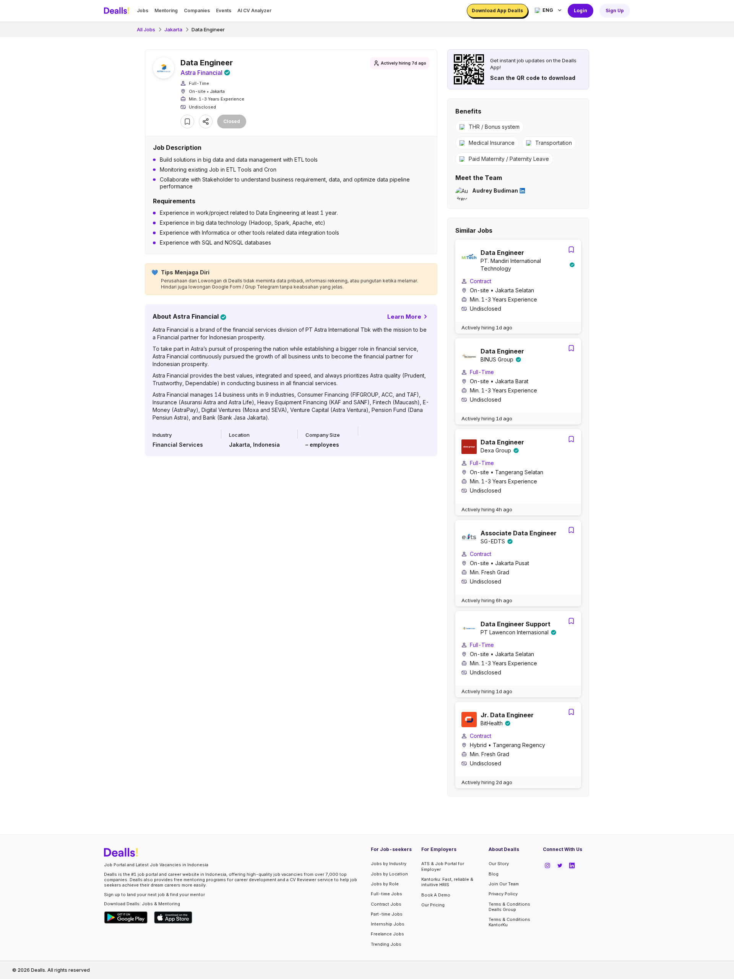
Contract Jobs (386, 904)
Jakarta (173, 29)
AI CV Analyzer (254, 10)
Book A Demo (435, 895)
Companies (197, 10)
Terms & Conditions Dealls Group (509, 906)
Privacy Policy (503, 893)
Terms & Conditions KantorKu (509, 922)
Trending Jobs (386, 944)
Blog (494, 874)
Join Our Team (504, 884)
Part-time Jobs (387, 914)
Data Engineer (208, 29)
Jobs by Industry (388, 863)
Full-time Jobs (386, 893)
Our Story (499, 863)
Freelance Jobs (387, 934)
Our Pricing (433, 905)
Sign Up (615, 10)
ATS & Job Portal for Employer (442, 866)
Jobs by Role (385, 884)
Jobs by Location (389, 874)
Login (580, 10)
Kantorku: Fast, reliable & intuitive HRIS (447, 882)
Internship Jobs (387, 924)
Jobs (142, 10)
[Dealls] (118, 10)
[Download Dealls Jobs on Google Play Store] (126, 917)
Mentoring (166, 10)
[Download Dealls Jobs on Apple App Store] (173, 917)
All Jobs (146, 29)
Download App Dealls (497, 10)
